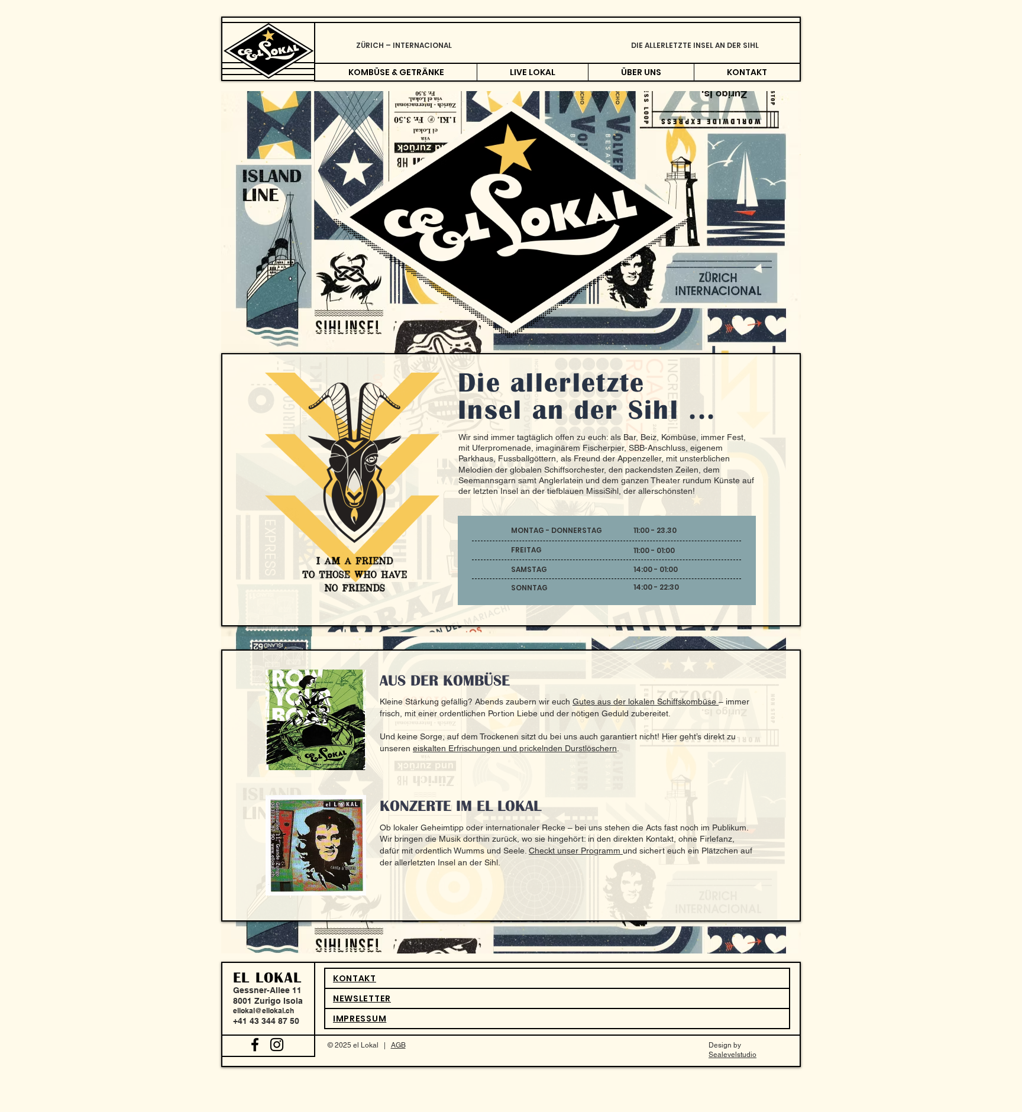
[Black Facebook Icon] (255, 1044)
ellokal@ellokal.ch (263, 1010)
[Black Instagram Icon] (277, 1044)
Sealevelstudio (732, 1054)
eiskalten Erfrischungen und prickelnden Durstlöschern (515, 748)
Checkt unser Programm (576, 850)
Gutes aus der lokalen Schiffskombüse (646, 701)
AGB (398, 1045)
